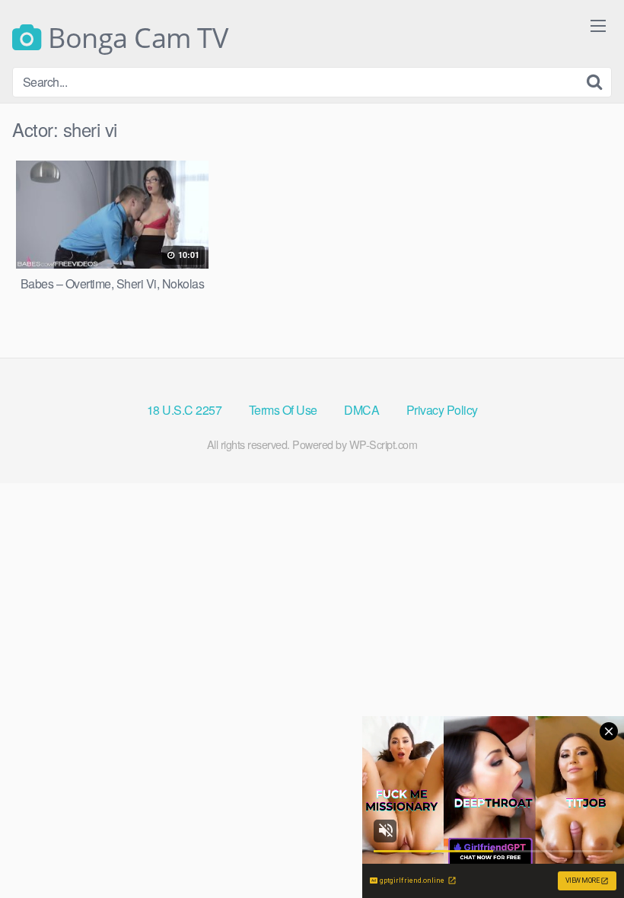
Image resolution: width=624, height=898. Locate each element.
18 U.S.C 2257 (184, 410)
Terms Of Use (283, 410)
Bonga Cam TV (135, 38)
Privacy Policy (442, 410)
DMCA (361, 410)
